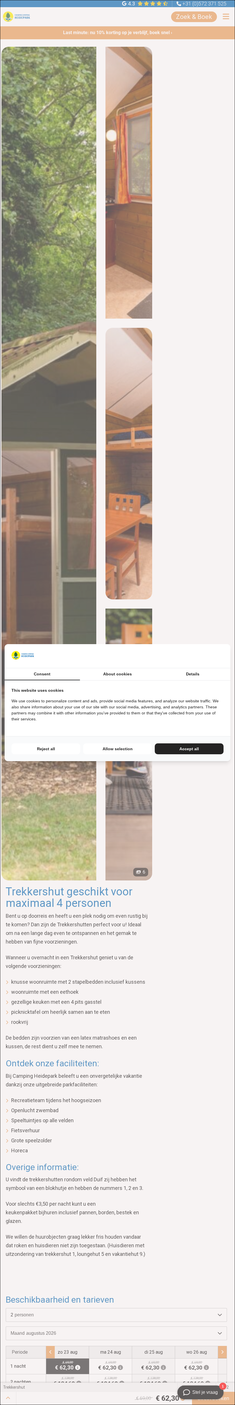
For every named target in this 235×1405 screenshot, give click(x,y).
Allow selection (118, 749)
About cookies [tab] (117, 674)
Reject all (46, 749)
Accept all (189, 749)
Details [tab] (192, 674)
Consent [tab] (42, 674)
